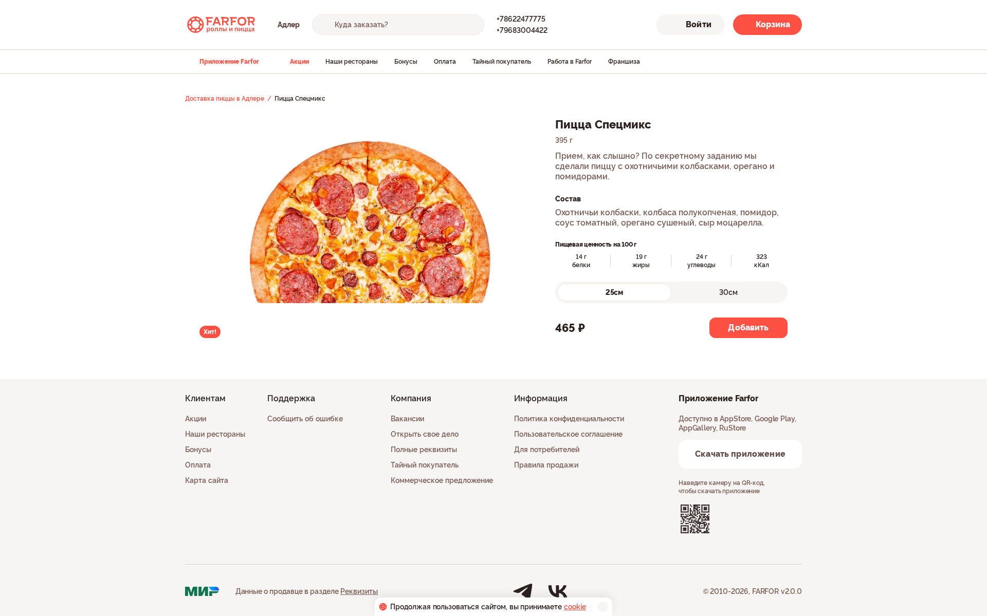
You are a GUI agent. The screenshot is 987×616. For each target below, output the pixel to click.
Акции (299, 61)
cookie (575, 607)
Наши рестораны (351, 61)
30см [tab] (728, 292)
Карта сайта (206, 480)
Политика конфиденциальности (569, 419)
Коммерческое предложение (442, 480)
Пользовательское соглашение (568, 434)
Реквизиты (359, 591)
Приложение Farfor (229, 61)
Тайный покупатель (501, 61)
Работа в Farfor (569, 61)
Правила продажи (546, 465)
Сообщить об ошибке (305, 419)
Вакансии (407, 419)
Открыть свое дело (425, 434)
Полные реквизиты (424, 449)
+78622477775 (521, 19)
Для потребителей (546, 449)
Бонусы (405, 61)
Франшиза (624, 61)
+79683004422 (522, 30)
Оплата (445, 61)
